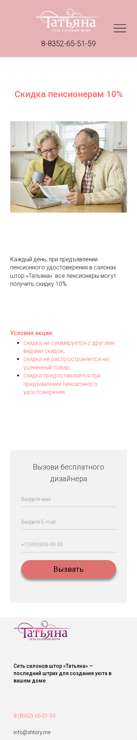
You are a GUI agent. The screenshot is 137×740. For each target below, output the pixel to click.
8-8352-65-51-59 (68, 43)
